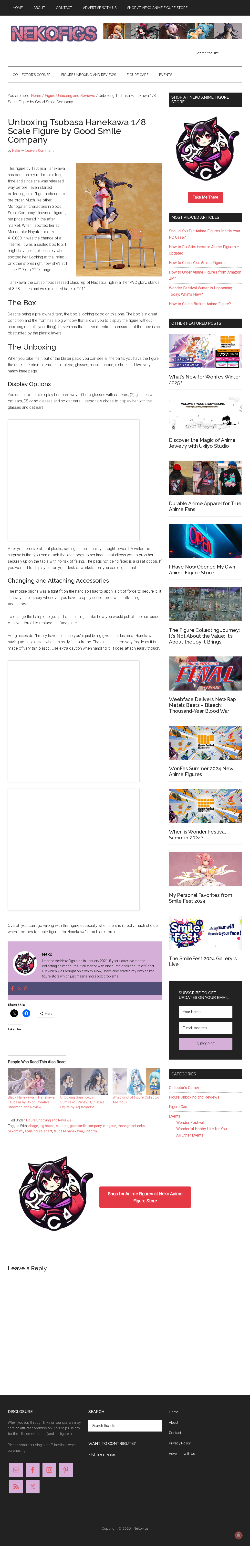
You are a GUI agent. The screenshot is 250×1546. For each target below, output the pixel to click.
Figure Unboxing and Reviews (48, 1120)
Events (175, 1116)
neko (141, 1126)
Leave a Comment (39, 150)
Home (173, 1412)
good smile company (86, 1126)
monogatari (127, 1126)
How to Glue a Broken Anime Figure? (200, 304)
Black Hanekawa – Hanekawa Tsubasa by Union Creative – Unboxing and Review (31, 1102)
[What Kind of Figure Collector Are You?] (136, 1081)
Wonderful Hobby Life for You (201, 1129)
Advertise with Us (182, 1454)
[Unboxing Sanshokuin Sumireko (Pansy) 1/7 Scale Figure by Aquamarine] (84, 1081)
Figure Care (178, 1106)
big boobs (47, 1126)
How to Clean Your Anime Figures (197, 262)
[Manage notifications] (238, 1535)
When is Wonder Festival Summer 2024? (197, 835)
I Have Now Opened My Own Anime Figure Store (202, 570)
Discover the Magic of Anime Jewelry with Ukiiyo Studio (202, 443)
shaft (48, 1131)
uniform (90, 1131)
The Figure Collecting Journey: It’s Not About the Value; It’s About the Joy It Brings (204, 636)
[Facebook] (12, 988)
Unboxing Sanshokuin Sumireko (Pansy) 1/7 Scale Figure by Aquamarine (82, 1102)
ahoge (33, 1126)
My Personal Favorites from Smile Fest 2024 (200, 898)
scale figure (33, 1131)
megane (109, 1126)
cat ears (62, 1126)
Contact (175, 1433)
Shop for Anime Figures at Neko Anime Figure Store (145, 1197)
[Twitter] (19, 988)
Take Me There (205, 197)
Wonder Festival (190, 1122)
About (173, 1422)
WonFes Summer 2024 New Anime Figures (201, 771)
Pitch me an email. (102, 1454)
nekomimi (15, 1131)
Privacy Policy (180, 1443)
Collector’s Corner (184, 1087)
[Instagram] (26, 988)
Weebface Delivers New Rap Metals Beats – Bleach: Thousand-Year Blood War (202, 705)
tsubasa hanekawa (68, 1131)
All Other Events (190, 1135)
